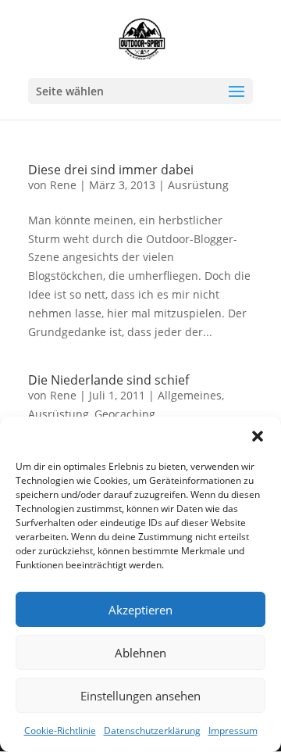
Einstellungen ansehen (140, 696)
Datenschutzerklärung (152, 730)
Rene (63, 184)
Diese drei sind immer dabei (111, 169)
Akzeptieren (140, 610)
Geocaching (124, 413)
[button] (257, 436)
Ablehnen (140, 653)
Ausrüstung (198, 184)
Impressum (233, 730)
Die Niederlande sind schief (108, 380)
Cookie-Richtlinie (60, 730)
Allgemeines (190, 395)
